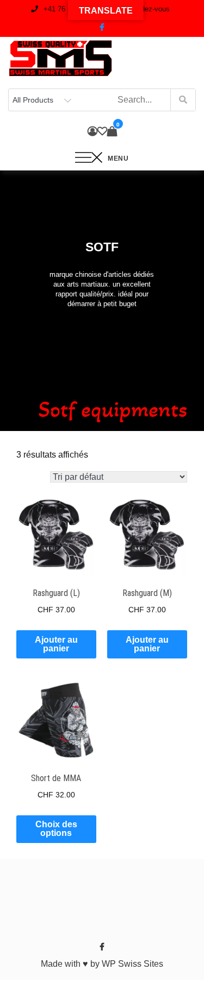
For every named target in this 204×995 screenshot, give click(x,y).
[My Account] (92, 131)
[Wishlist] (102, 131)
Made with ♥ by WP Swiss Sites (102, 963)
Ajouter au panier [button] (56, 644)
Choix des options (56, 829)
